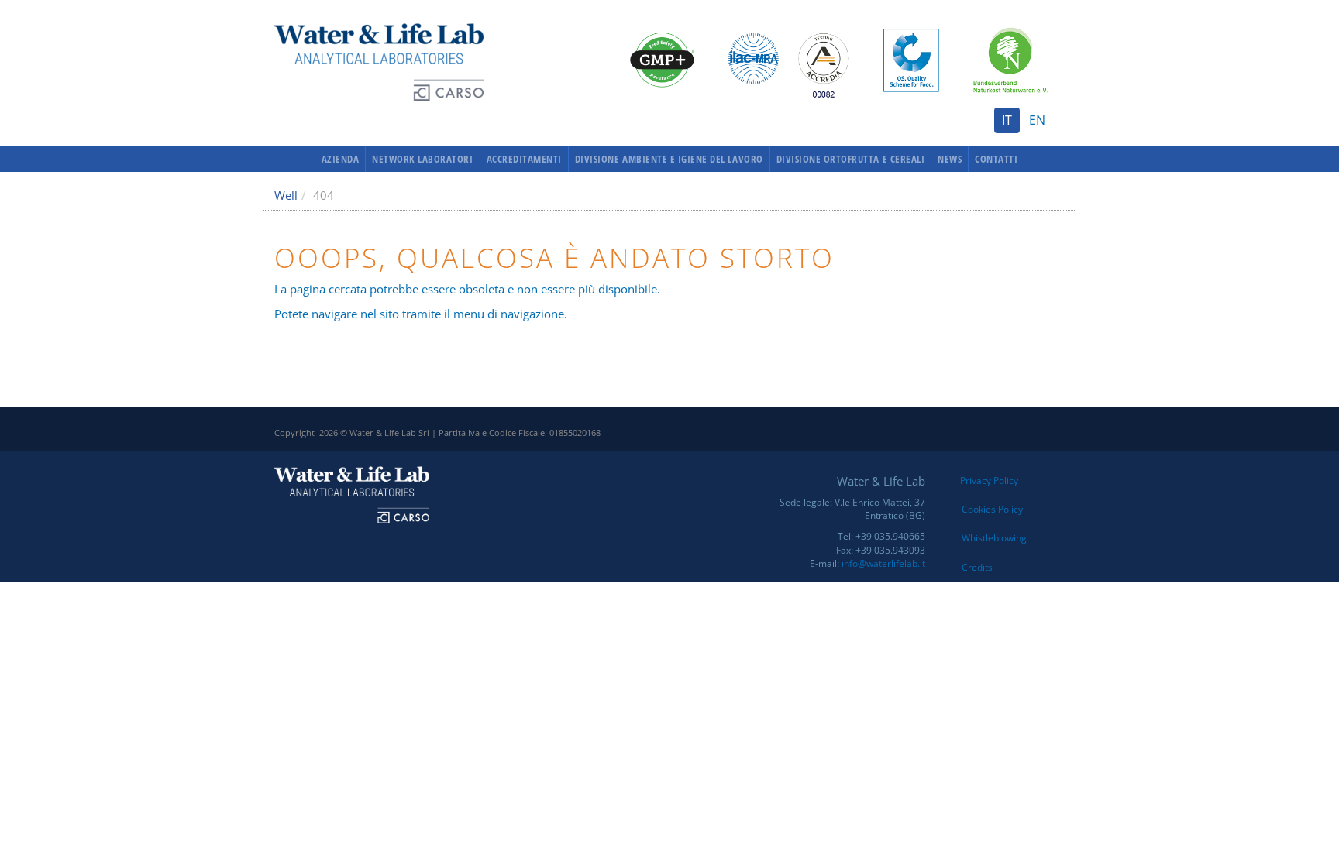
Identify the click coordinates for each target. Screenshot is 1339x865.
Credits (977, 567)
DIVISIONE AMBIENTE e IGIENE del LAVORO (669, 159)
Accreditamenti (524, 159)
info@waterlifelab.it (883, 563)
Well (286, 195)
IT (1007, 120)
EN (1037, 120)
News (950, 159)
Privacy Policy (989, 480)
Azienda (341, 159)
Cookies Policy (992, 509)
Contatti (996, 159)
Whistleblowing (994, 537)
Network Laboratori (422, 159)
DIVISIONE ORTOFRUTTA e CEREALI (850, 159)
